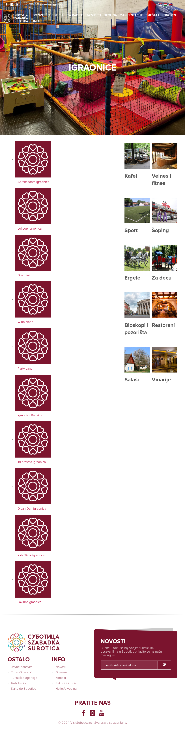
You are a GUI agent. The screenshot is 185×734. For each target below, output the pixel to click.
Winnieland (25, 322)
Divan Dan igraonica (32, 509)
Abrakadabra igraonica (33, 182)
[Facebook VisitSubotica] (83, 713)
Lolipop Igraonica (30, 228)
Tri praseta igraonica (32, 462)
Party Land (25, 369)
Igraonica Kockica (30, 415)
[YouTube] (17, 4)
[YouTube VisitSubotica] (101, 713)
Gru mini (24, 275)
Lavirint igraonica (29, 602)
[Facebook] (6, 4)
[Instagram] (11, 4)
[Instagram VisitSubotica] (92, 713)
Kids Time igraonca (31, 555)
